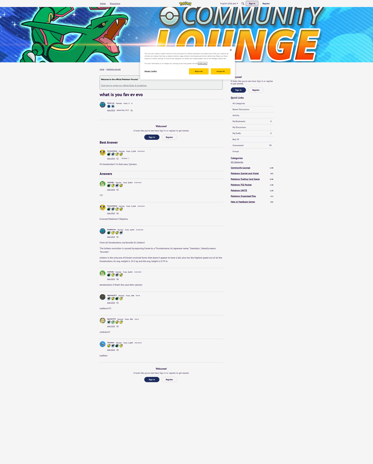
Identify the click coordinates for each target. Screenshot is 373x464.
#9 (118, 350)
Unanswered (252, 145)
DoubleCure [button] (111, 229)
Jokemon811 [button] (112, 295)
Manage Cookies (151, 71)
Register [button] (169, 137)
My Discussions (239, 127)
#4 (118, 213)
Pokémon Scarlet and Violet (252, 173)
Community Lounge (252, 167)
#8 (118, 326)
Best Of (236, 139)
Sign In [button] (152, 137)
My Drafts (252, 133)
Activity (236, 115)
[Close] (231, 50)
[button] (102, 105)
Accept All (221, 71)
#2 (118, 158)
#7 (118, 302)
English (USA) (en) (228, 3)
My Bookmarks (252, 121)
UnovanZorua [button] (112, 151)
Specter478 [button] (111, 319)
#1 (132, 110)
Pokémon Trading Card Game (252, 179)
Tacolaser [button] (110, 342)
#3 (118, 189)
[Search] (243, 3)
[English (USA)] (185, 3)
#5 (118, 237)
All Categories (239, 103)
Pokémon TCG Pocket (252, 184)
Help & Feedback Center (252, 201)
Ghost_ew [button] (110, 103)
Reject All (199, 71)
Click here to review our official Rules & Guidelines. (124, 85)
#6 (118, 279)
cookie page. (202, 63)
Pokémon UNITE (252, 190)
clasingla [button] (110, 182)
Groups (236, 151)
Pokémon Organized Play (252, 196)
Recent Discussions (241, 109)
